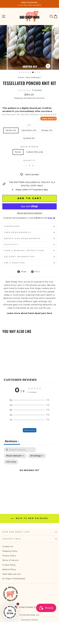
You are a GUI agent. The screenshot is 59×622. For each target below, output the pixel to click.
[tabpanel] (29, 473)
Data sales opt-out (11, 574)
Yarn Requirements (17, 232)
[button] (29, 400)
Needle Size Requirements (22, 238)
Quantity (29, 160)
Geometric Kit (28, 130)
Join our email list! (16, 532)
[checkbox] (11, 461)
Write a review (29, 430)
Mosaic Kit (46, 130)
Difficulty (11, 244)
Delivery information (19, 257)
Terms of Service (10, 560)
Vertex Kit (11, 130)
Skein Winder (29, 147)
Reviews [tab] (12, 441)
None (18, 152)
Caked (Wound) (34, 152)
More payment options (29, 213)
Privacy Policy (9, 555)
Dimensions (12, 226)
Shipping (18, 98)
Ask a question (14, 263)
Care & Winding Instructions (24, 250)
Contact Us (7, 546)
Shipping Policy (9, 551)
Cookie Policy (9, 565)
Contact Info (11, 539)
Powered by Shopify (29, 620)
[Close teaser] (17, 604)
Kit (30, 125)
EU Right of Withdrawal (13, 578)
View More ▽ (49, 118)
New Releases (33, 77)
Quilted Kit (29, 138)
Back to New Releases (31, 518)
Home (21, 77)
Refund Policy (9, 569)
